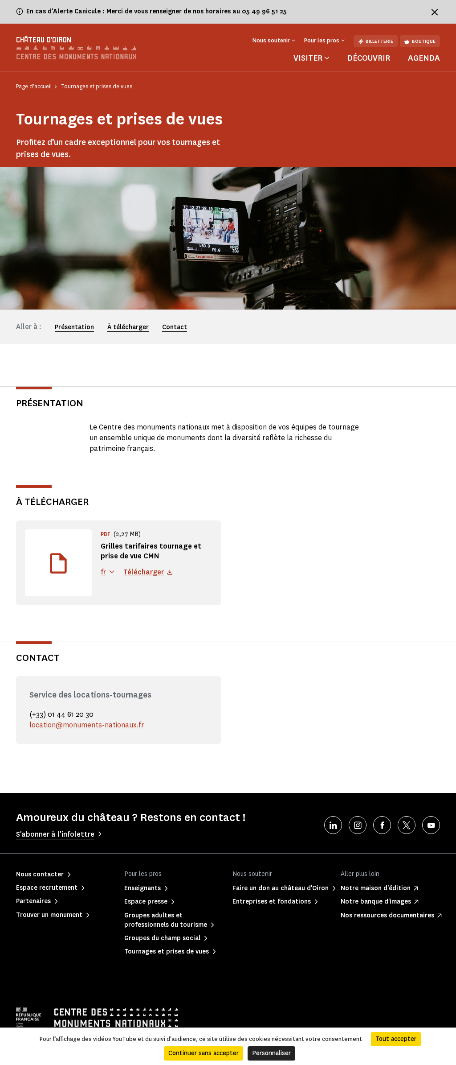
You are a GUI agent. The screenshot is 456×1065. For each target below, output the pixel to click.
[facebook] (382, 825)
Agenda (424, 58)
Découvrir (368, 58)
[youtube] (431, 825)
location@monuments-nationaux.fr (86, 725)
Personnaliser (271, 1053)
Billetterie (379, 41)
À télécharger (128, 327)
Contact (174, 327)
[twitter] (406, 825)
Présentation (74, 327)
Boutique (424, 41)
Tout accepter (395, 1039)
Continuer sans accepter (203, 1053)
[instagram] (357, 825)
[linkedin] (333, 825)
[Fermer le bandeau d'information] (434, 12)
